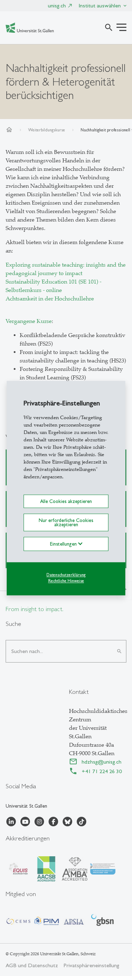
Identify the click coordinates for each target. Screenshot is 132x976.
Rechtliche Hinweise (66, 580)
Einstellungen (64, 544)
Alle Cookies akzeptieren (66, 501)
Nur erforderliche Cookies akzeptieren (66, 522)
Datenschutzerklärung (66, 575)
